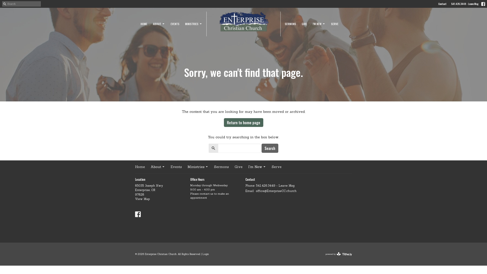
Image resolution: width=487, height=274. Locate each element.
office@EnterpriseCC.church (276, 191)
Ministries (191, 24)
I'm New (317, 24)
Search (270, 148)
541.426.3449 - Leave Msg (464, 4)
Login (205, 254)
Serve (334, 24)
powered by (336, 257)
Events (175, 24)
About (157, 24)
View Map (142, 199)
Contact (442, 4)
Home (144, 24)
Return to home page (243, 122)
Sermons (290, 24)
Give (304, 24)
